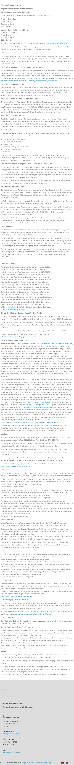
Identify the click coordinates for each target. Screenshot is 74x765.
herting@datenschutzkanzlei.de (56, 43)
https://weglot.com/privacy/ (16, 309)
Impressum (26, 763)
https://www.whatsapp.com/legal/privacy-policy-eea (18, 337)
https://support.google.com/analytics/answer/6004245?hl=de (30, 614)
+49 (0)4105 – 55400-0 (11, 734)
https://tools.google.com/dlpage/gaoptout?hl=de (17, 596)
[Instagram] (11, 757)
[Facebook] (4, 757)
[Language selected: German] (65, 763)
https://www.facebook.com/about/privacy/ (36, 402)
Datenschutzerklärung (43, 763)
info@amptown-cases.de (11, 753)
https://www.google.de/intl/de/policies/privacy (16, 466)
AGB (32, 763)
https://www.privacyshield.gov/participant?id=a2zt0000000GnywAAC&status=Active (30, 422)
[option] (67, 763)
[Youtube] (7, 757)
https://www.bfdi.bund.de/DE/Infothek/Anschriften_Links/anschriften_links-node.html (29, 81)
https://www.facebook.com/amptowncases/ (57, 344)
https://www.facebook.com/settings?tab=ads (37, 407)
